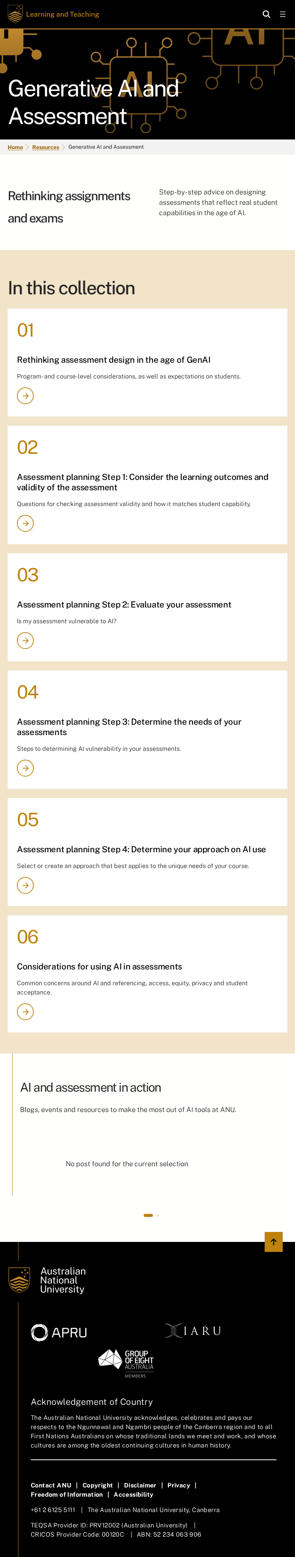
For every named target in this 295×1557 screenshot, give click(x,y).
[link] (127, 1167)
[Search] (266, 14)
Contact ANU (51, 1485)
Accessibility (133, 1494)
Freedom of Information (67, 1494)
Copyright (98, 1485)
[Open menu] (282, 14)
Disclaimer (140, 1485)
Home (15, 147)
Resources (45, 147)
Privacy (178, 1485)
